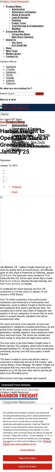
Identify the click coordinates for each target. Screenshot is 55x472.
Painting (16, 20)
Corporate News (15, 31)
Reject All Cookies (27, 458)
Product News (14, 6)
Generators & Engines (24, 12)
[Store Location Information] (30, 179)
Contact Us (12, 56)
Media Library (13, 53)
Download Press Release (15, 384)
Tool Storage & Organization (28, 26)
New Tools (12, 51)
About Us (11, 39)
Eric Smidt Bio (19, 45)
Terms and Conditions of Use (23, 444)
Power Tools (19, 23)
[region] (27, 438)
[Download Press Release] (30, 170)
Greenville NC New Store (26, 389)
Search (3, 93)
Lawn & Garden (20, 17)
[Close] (51, 408)
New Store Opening (22, 37)
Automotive (18, 9)
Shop (8, 48)
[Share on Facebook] (30, 173)
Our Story (17, 42)
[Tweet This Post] (30, 176)
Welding (16, 28)
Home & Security (21, 14)
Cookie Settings (27, 450)
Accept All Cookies (27, 466)
